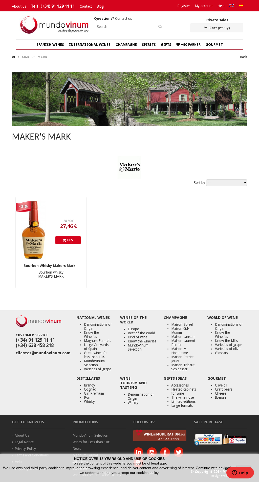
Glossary (221, 353)
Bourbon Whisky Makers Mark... (51, 266)
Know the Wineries (91, 335)
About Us (22, 435)
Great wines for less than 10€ (96, 355)
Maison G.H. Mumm (180, 330)
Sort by (199, 183)
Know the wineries (142, 341)
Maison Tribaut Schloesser (183, 367)
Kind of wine (137, 337)
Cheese (220, 393)
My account (204, 6)
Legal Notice (24, 442)
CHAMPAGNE (126, 45)
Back (243, 57)
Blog (100, 6)
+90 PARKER (190, 45)
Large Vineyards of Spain (96, 347)
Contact (86, 6)
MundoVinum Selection (94, 363)
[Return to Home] (13, 57)
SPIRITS (149, 45)
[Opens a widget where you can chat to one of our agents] (240, 473)
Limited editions (183, 401)
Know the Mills (226, 341)
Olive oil (221, 385)
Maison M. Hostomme (179, 351)
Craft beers (223, 389)
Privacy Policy (25, 449)
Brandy (89, 385)
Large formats (182, 405)
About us (19, 6)
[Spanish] (241, 6)
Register (183, 6)
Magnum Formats (97, 341)
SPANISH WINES (50, 45)
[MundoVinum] (54, 34)
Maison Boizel (182, 324)
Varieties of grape (97, 369)
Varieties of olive (227, 349)
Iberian (220, 397)
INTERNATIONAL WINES (90, 45)
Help (221, 6)
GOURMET (214, 45)
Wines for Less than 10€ (91, 442)
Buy (69, 240)
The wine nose (182, 397)
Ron (87, 397)
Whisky (89, 401)
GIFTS (166, 45)
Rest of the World (141, 333)
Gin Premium (94, 393)
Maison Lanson (183, 337)
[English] (231, 6)
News (77, 449)
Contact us (113, 18)
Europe (133, 329)
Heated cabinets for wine (183, 391)
